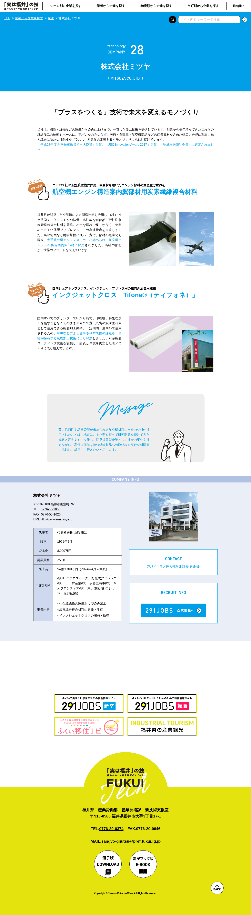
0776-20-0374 (111, 829)
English (239, 5)
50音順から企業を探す (156, 5)
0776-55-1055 (50, 509)
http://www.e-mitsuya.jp (56, 519)
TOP (7, 18)
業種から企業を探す (111, 5)
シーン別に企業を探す (66, 5)
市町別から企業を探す (203, 5)
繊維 (51, 18)
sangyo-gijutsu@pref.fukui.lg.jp (131, 841)
